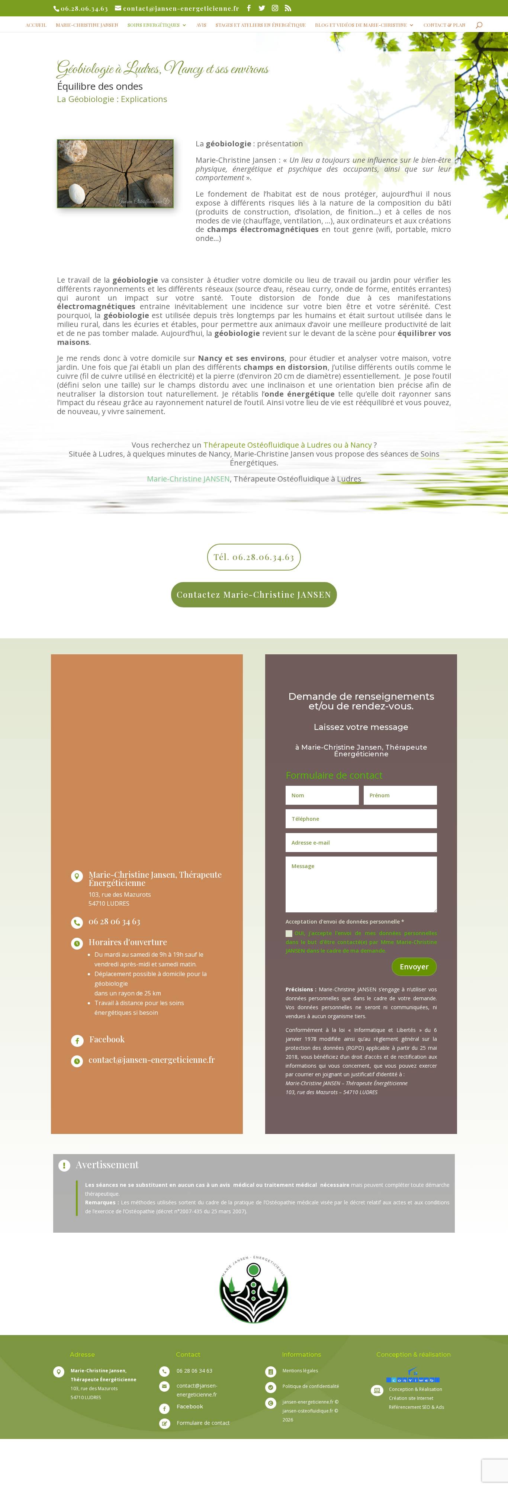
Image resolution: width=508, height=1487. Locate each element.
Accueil (36, 25)
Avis (201, 25)
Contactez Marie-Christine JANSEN (254, 594)
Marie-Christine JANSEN (188, 479)
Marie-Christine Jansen (87, 25)
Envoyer (414, 967)
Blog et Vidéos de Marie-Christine (361, 25)
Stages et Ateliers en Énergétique (261, 25)
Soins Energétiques (154, 25)
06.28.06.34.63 (84, 8)
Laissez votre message (361, 727)
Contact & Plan (445, 25)
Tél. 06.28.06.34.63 (254, 556)
